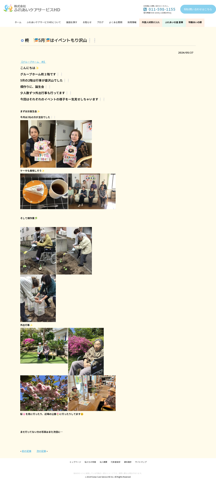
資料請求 (128, 462)
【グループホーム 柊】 (33, 61)
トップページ (75, 462)
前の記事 (26, 451)
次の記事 (41, 451)
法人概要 (103, 462)
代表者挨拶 (115, 462)
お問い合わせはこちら (199, 9)
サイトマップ (141, 462)
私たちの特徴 (90, 462)
